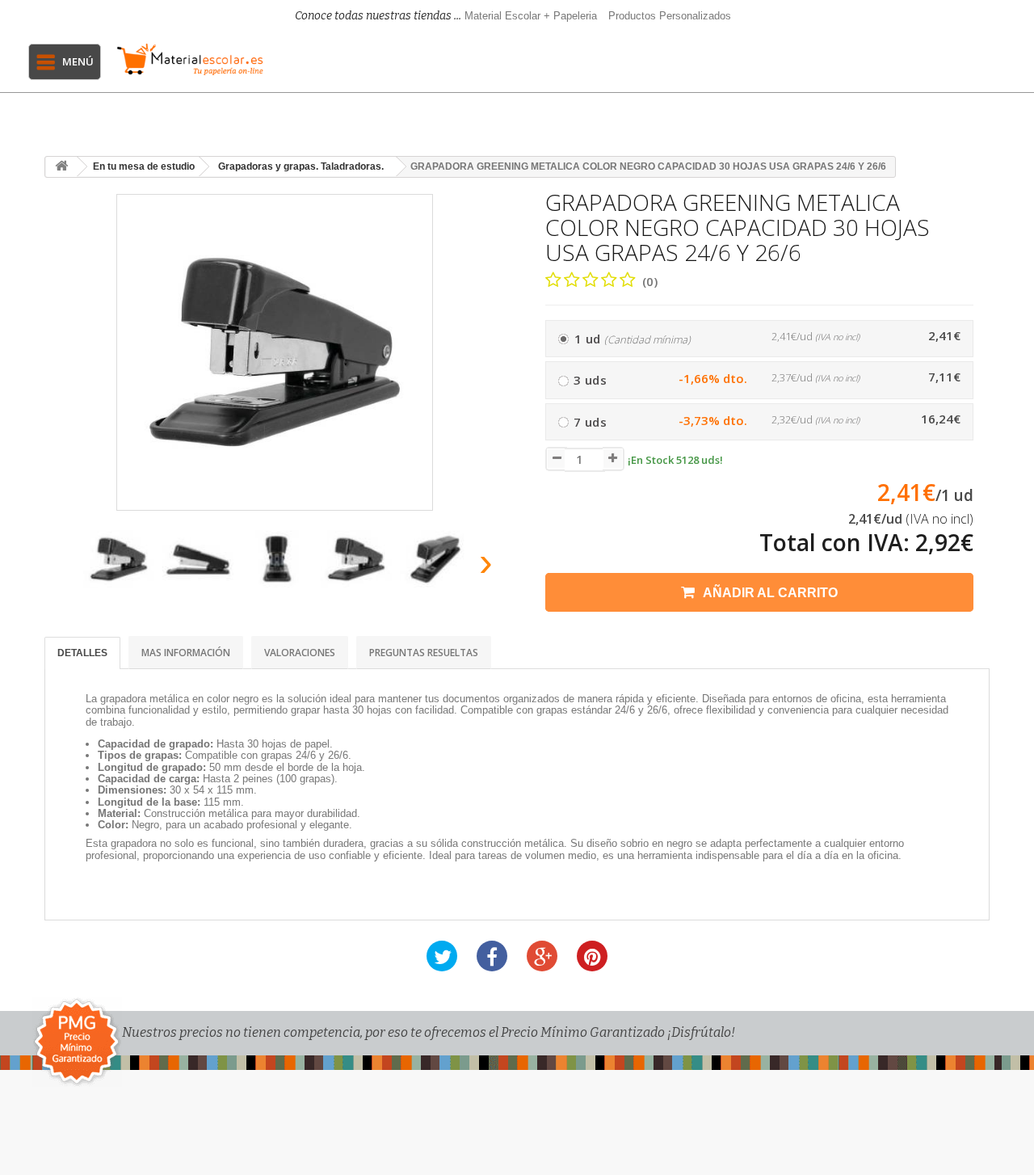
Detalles (82, 653)
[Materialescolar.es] (189, 59)
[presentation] (63, 567)
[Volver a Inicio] (61, 167)
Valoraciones (299, 652)
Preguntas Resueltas (423, 652)
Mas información (185, 652)
